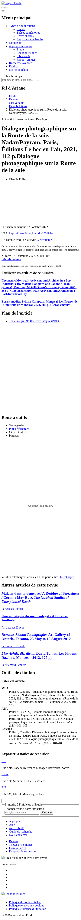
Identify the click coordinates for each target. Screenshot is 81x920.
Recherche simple (12, 76)
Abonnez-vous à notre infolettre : (24, 808)
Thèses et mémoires (28, 32)
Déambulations (18, 106)
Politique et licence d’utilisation (27, 908)
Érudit (20, 49)
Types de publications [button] (22, 25)
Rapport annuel (26, 59)
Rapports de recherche (30, 39)
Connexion (15, 42)
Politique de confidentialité (25, 902)
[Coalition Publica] (13, 893)
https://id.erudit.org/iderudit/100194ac (31, 233)
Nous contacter (18, 834)
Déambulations (11, 259)
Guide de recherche (20, 831)
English (13, 66)
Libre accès (23, 56)
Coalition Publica (27, 52)
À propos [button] (15, 46)
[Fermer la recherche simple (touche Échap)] (6, 7)
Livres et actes (25, 36)
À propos (26, 46)
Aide (12, 824)
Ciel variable (16, 102)
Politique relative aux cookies (26, 905)
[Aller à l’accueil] (11, 3)
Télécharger (67, 577)
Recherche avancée (20, 63)
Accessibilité (16, 828)
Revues (21, 29)
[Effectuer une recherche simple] (3, 7)
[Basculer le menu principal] (3, 10)
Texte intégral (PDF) (21, 321)
